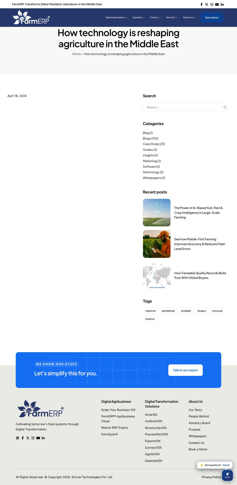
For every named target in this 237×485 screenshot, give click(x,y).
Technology (151, 172)
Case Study (151, 144)
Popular (217, 311)
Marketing (150, 161)
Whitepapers (152, 178)
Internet (186, 311)
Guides (148, 150)
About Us (170, 17)
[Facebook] (201, 4)
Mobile (202, 311)
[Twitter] (206, 4)
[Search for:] (186, 107)
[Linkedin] (222, 4)
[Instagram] (212, 4)
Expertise (137, 17)
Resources (188, 17)
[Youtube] (217, 4)
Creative (150, 311)
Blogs (147, 138)
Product (154, 17)
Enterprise (168, 311)
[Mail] (17, 437)
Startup (150, 319)
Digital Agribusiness (115, 17)
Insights (148, 155)
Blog (146, 133)
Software (149, 166)
